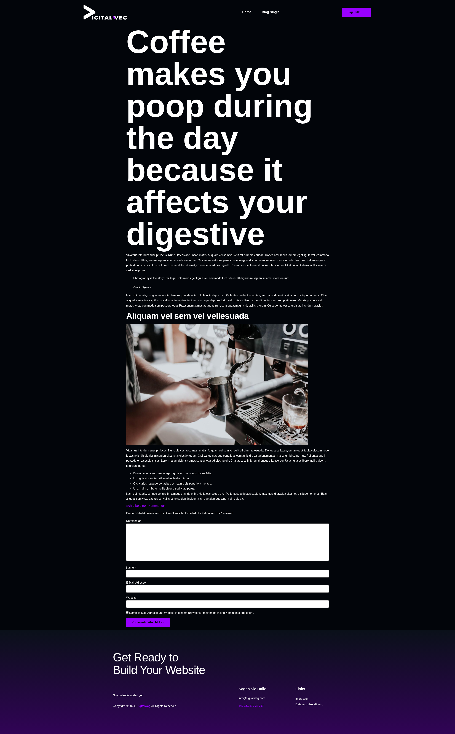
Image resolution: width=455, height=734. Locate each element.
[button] (286, 12)
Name (131, 567)
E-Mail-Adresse (137, 582)
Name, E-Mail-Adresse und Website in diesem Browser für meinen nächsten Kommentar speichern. (191, 612)
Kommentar (134, 521)
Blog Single (270, 12)
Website (131, 597)
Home (246, 12)
